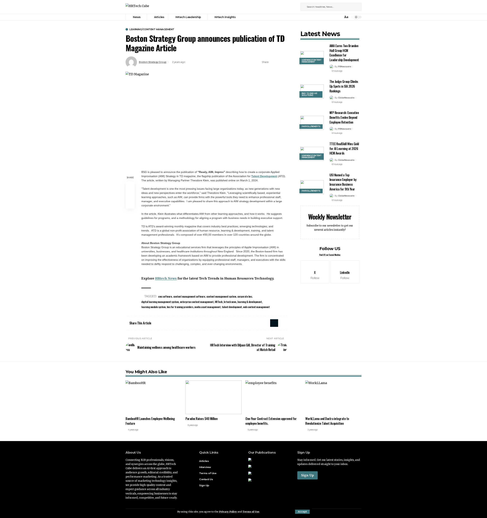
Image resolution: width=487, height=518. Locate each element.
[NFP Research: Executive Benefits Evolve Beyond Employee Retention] (312, 123)
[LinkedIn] (295, 6)
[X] (290, 6)
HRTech (219, 302)
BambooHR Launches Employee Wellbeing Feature (150, 421)
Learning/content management (151, 29)
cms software (165, 296)
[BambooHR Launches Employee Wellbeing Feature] (154, 397)
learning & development (249, 302)
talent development (232, 307)
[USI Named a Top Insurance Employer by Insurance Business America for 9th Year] (312, 187)
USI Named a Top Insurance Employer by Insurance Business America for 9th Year (342, 182)
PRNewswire (344, 66)
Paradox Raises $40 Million (201, 418)
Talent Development (264, 176)
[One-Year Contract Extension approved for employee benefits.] (273, 397)
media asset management (207, 307)
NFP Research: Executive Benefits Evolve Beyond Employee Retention (344, 117)
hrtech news (230, 302)
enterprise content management (197, 302)
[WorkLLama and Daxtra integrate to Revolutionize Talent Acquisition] (333, 397)
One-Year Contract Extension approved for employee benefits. (271, 421)
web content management (256, 307)
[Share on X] (272, 62)
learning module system (153, 307)
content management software (189, 296)
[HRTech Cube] (137, 6)
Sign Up (307, 475)
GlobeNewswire (346, 97)
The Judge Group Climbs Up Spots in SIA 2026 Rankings (343, 86)
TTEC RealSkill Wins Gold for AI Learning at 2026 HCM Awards (344, 148)
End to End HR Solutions (309, 94)
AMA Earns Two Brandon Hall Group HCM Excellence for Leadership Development (344, 52)
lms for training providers (180, 307)
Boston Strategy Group (152, 62)
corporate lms (244, 296)
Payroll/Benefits (311, 126)
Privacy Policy (228, 511)
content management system (221, 296)
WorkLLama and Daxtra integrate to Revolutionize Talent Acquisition (327, 421)
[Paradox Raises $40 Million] (213, 397)
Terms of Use (251, 511)
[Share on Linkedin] (278, 62)
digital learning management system (160, 302)
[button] (302, 512)
